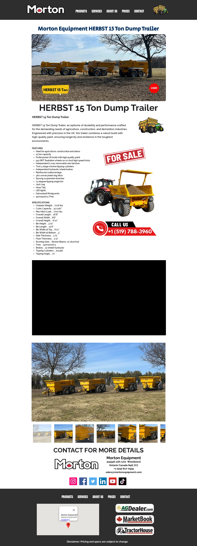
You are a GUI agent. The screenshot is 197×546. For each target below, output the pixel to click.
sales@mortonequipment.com (124, 472)
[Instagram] (73, 481)
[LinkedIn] (103, 481)
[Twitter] (93, 481)
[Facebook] (83, 481)
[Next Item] (160, 382)
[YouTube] (113, 481)
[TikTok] (122, 481)
